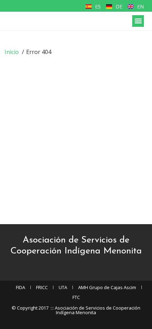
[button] (138, 21)
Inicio (12, 52)
